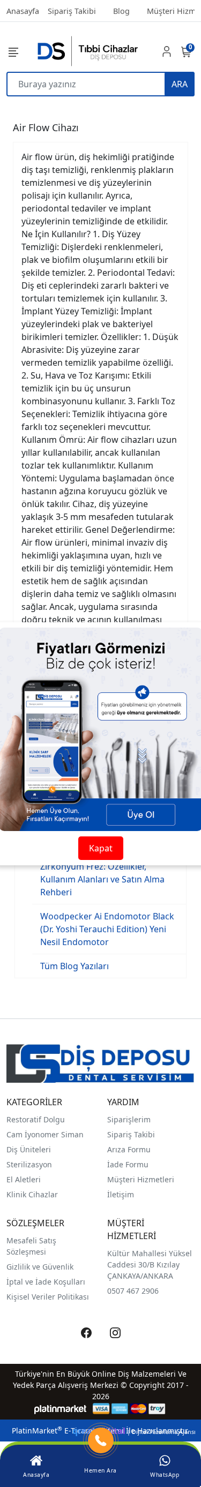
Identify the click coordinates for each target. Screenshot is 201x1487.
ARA (180, 84)
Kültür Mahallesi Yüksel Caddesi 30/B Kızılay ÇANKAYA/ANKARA (149, 1264)
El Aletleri (23, 1179)
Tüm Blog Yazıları (74, 966)
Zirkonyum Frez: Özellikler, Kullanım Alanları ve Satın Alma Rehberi (102, 879)
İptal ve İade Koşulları (45, 1282)
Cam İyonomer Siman (45, 1134)
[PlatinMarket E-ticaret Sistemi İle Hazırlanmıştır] (60, 1408)
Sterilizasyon (29, 1164)
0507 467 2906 (133, 1291)
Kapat (101, 848)
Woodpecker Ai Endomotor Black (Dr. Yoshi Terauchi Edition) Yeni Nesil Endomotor (107, 929)
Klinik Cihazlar (32, 1194)
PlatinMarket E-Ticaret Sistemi (68, 1430)
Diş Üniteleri (28, 1149)
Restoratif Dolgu (35, 1119)
